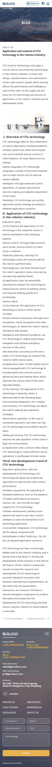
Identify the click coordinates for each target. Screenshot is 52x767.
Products (9, 702)
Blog (10, 8)
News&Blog (34, 707)
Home (5, 8)
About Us (33, 712)
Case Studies (10, 707)
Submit (26, 753)
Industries (34, 702)
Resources (9, 712)
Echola (18, 763)
